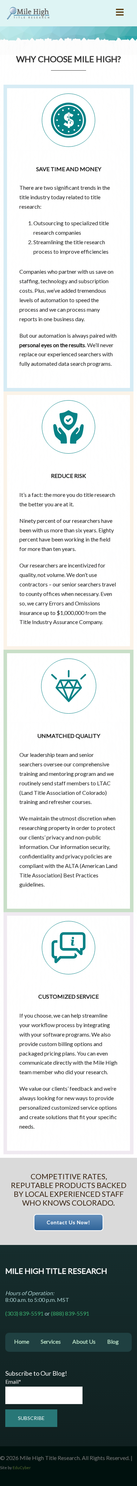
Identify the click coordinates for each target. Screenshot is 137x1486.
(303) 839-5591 (24, 1313)
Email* (13, 1381)
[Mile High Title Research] (28, 12)
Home (21, 1341)
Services (51, 1341)
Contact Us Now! (68, 1222)
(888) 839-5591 (70, 1313)
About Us (84, 1341)
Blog (113, 1341)
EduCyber (22, 1467)
